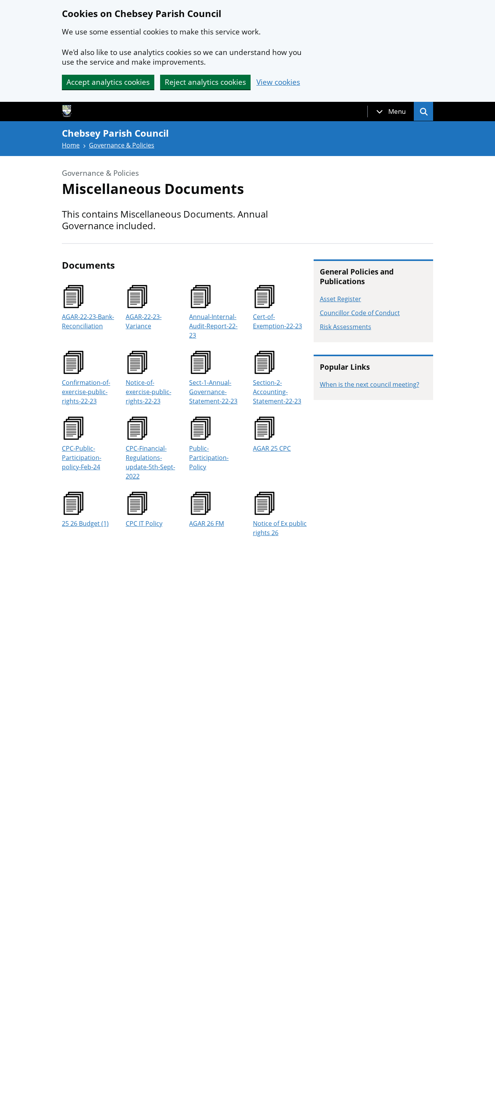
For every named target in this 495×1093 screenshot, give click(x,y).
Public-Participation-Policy (209, 457)
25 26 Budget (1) (85, 523)
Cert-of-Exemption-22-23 (277, 321)
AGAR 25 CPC (272, 448)
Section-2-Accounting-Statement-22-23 (277, 391)
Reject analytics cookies (205, 82)
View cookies (278, 82)
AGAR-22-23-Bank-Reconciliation (88, 321)
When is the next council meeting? (369, 384)
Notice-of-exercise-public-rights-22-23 (148, 391)
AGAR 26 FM (206, 523)
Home (71, 145)
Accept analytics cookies (108, 82)
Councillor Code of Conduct (360, 313)
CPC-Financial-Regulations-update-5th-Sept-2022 (150, 462)
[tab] (391, 111)
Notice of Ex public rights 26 (280, 528)
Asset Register (340, 299)
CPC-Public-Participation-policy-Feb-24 (81, 457)
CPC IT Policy (144, 523)
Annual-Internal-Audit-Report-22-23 (213, 326)
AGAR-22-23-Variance (144, 321)
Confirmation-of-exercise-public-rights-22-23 (86, 391)
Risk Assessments (345, 327)
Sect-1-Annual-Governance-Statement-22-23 (213, 391)
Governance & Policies (121, 145)
